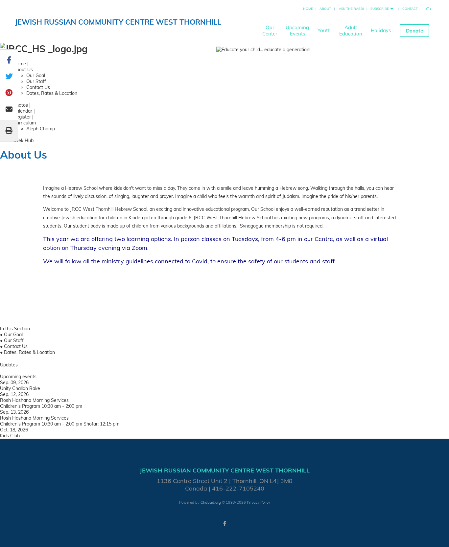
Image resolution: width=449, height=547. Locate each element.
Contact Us (38, 87)
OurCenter (269, 30)
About (325, 9)
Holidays (381, 30)
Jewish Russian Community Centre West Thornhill (118, 22)
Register (22, 117)
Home (308, 9)
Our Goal (35, 75)
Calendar (22, 111)
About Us (23, 70)
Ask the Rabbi (351, 9)
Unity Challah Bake (20, 388)
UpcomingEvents (297, 30)
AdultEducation (350, 30)
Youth (324, 30)
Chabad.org (211, 502)
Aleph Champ (40, 129)
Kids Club (10, 436)
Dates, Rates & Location (51, 93)
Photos (20, 105)
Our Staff (36, 81)
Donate (414, 31)
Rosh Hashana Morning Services (34, 400)
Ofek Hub (23, 140)
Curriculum (24, 123)
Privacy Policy (258, 502)
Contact (410, 9)
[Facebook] (224, 523)
